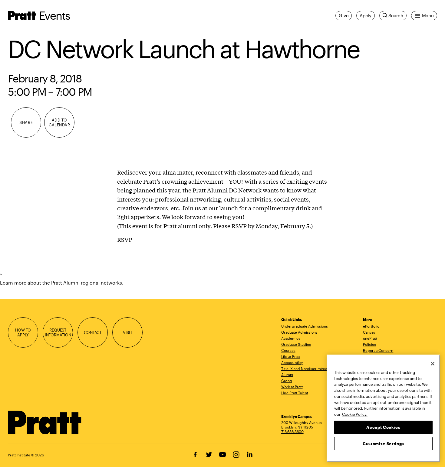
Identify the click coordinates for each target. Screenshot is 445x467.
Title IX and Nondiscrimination (306, 368)
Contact (92, 332)
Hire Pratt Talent (294, 393)
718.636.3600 (292, 431)
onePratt (370, 338)
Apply (365, 15)
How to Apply (23, 332)
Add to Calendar (59, 122)
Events (54, 15)
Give (343, 15)
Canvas (369, 332)
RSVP (124, 239)
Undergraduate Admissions (304, 326)
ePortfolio (371, 326)
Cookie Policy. (355, 414)
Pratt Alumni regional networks (86, 282)
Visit (127, 332)
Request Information (58, 332)
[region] (383, 408)
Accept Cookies (383, 427)
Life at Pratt (290, 356)
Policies (369, 344)
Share (26, 122)
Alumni (287, 374)
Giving (286, 381)
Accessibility (292, 362)
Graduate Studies (296, 344)
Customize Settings (383, 443)
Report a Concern (378, 350)
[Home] (45, 422)
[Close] (432, 363)
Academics (290, 338)
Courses (288, 350)
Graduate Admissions (299, 332)
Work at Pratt (292, 387)
